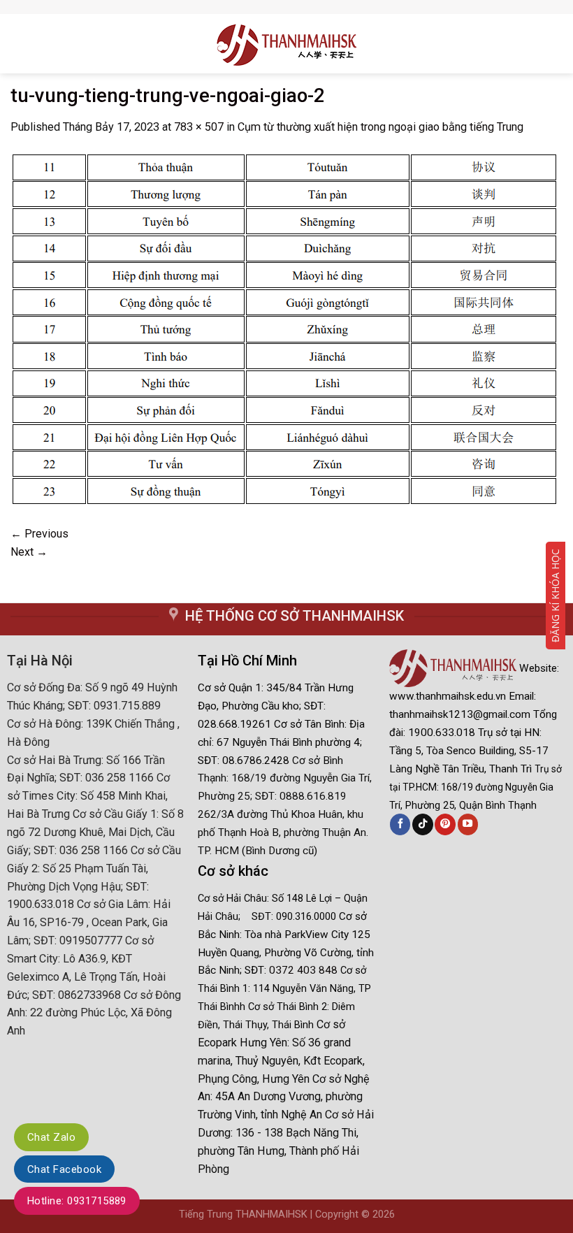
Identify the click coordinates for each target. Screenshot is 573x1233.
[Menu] (16, 43)
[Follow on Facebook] (400, 824)
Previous (39, 533)
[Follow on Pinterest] (445, 824)
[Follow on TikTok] (422, 824)
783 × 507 (199, 127)
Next (29, 551)
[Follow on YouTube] (468, 824)
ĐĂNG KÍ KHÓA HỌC (555, 595)
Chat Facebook (64, 1169)
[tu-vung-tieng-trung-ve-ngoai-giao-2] (284, 329)
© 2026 (378, 1214)
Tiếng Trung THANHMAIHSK (243, 1214)
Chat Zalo (51, 1137)
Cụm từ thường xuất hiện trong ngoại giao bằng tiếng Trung (380, 127)
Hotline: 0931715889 (76, 1201)
